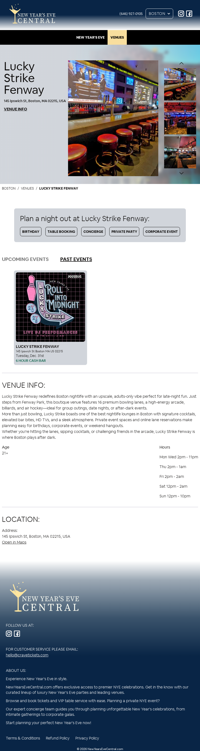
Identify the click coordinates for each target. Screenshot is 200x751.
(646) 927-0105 (131, 13)
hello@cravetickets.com (27, 655)
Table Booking (61, 231)
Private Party (124, 231)
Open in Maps (14, 542)
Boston (157, 13)
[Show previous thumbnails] (181, 63)
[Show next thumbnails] (181, 173)
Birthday (30, 231)
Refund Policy (58, 738)
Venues (117, 37)
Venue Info (15, 109)
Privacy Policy (87, 738)
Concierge (93, 231)
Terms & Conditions (23, 738)
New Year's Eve (90, 37)
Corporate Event (161, 231)
